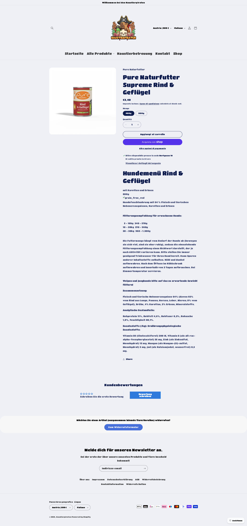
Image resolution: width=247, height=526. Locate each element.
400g (128, 113)
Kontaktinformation (112, 484)
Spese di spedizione (149, 104)
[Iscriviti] (145, 468)
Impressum (98, 479)
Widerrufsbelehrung (153, 479)
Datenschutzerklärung (120, 479)
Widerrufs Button (136, 484)
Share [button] (129, 359)
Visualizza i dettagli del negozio (143, 163)
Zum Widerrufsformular (123, 427)
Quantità (127, 119)
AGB (137, 479)
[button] (52, 28)
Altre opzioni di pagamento (152, 148)
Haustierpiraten (63, 517)
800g (141, 113)
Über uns (85, 479)
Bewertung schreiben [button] (145, 395)
